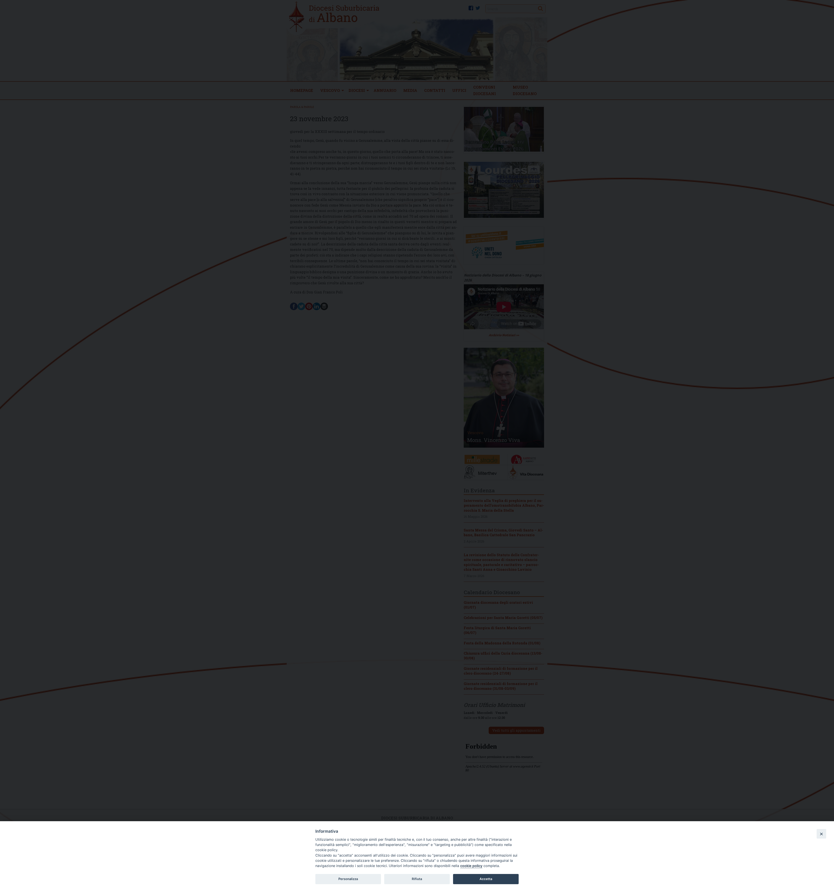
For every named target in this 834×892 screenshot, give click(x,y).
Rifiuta (417, 879)
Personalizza (348, 879)
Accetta (486, 879)
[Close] (821, 834)
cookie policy (471, 866)
